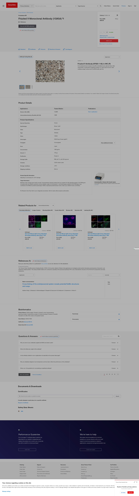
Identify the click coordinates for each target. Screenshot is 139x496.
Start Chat (130, 492)
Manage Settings (6, 491)
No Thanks (123, 492)
